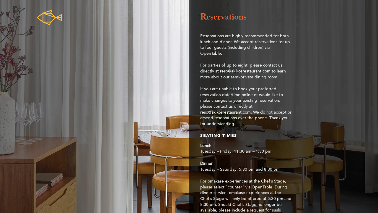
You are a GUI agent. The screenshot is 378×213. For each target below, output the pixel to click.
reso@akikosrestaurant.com (245, 71)
